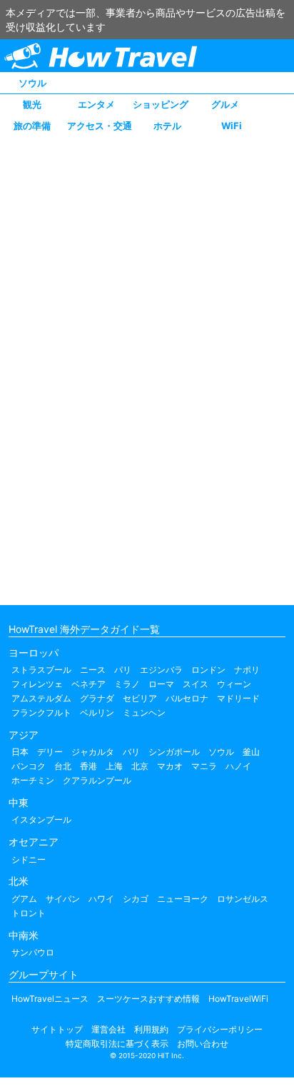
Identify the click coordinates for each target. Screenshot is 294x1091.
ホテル (167, 125)
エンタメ (96, 104)
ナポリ (247, 669)
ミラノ (127, 684)
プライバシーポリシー (220, 1029)
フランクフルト (41, 712)
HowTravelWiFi (238, 998)
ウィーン (234, 684)
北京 (139, 766)
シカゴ (135, 898)
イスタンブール (41, 819)
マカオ (170, 766)
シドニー (28, 859)
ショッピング (160, 104)
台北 (62, 766)
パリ (122, 669)
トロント (28, 913)
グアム (24, 898)
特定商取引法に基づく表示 (117, 1043)
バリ (131, 751)
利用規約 (151, 1029)
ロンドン (208, 669)
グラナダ (97, 698)
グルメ (225, 104)
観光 (32, 104)
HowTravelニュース (49, 998)
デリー (50, 751)
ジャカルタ (92, 751)
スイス (195, 684)
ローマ (161, 684)
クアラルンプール (97, 780)
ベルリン (97, 712)
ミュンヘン (144, 712)
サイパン (63, 898)
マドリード (238, 698)
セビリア (140, 698)
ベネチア (88, 684)
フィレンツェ (37, 684)
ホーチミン (32, 780)
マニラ (204, 766)
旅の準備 (32, 125)
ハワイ (101, 898)
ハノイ (238, 766)
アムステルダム (41, 698)
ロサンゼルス (242, 898)
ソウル (32, 82)
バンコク (28, 766)
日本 (20, 751)
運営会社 (108, 1029)
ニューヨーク (182, 898)
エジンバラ (161, 669)
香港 (88, 766)
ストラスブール (41, 669)
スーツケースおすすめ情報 (148, 998)
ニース (93, 669)
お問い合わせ (202, 1043)
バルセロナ (187, 698)
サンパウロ (32, 952)
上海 (114, 766)
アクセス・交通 (99, 125)
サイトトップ (57, 1029)
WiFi (231, 125)
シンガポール (174, 751)
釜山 (251, 751)
